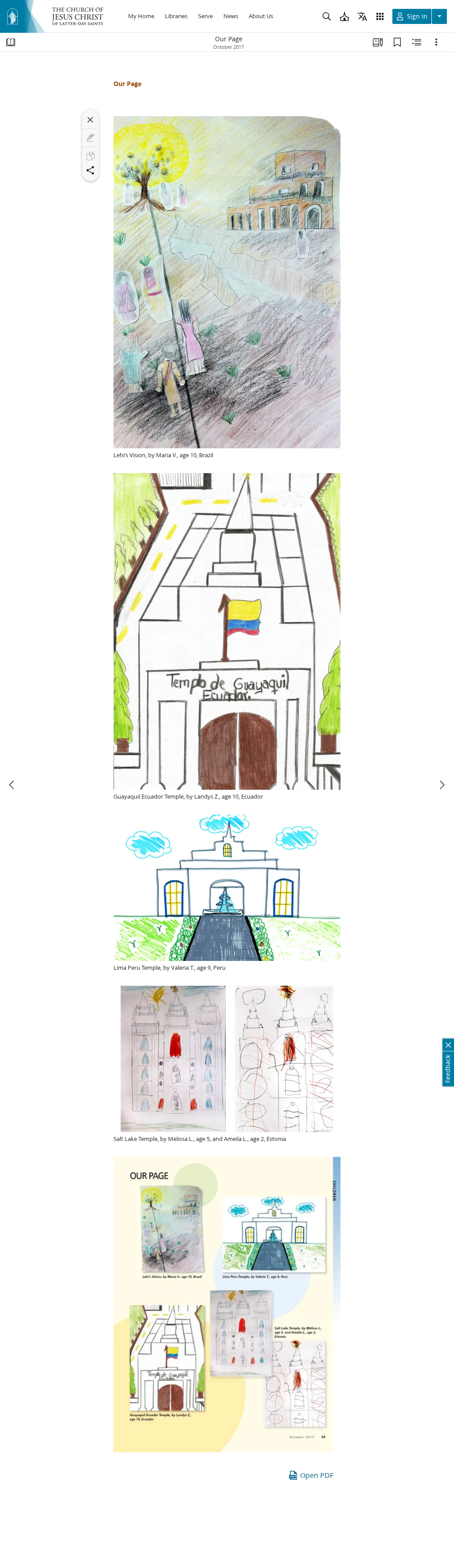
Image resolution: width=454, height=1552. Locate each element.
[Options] (436, 42)
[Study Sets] (378, 42)
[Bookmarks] (397, 42)
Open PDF (316, 1475)
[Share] (90, 170)
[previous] (12, 785)
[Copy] (90, 156)
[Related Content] (417, 42)
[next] (441, 785)
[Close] (90, 120)
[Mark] (90, 138)
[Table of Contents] (11, 42)
